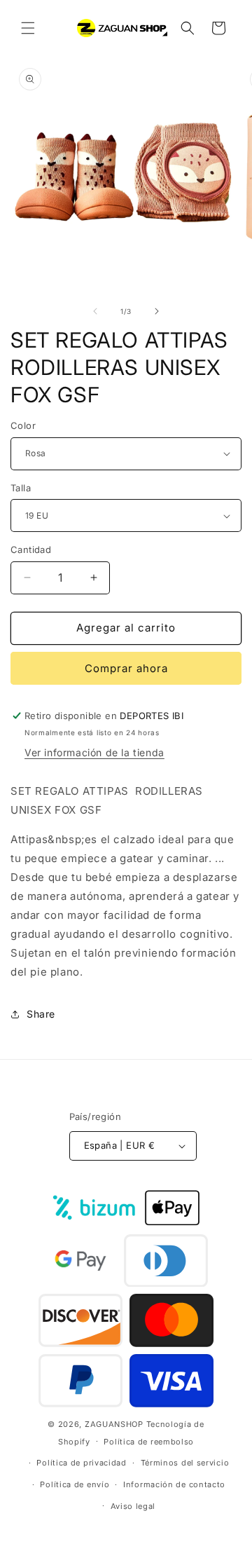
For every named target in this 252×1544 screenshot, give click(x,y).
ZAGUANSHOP (114, 1424)
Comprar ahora (126, 668)
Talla (20, 487)
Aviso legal (133, 1506)
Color (23, 425)
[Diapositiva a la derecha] (156, 311)
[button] (28, 28)
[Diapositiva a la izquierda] (95, 311)
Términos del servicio (185, 1463)
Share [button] (41, 1014)
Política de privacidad (81, 1463)
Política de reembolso (149, 1442)
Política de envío (74, 1484)
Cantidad (30, 549)
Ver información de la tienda (94, 752)
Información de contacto (174, 1484)
